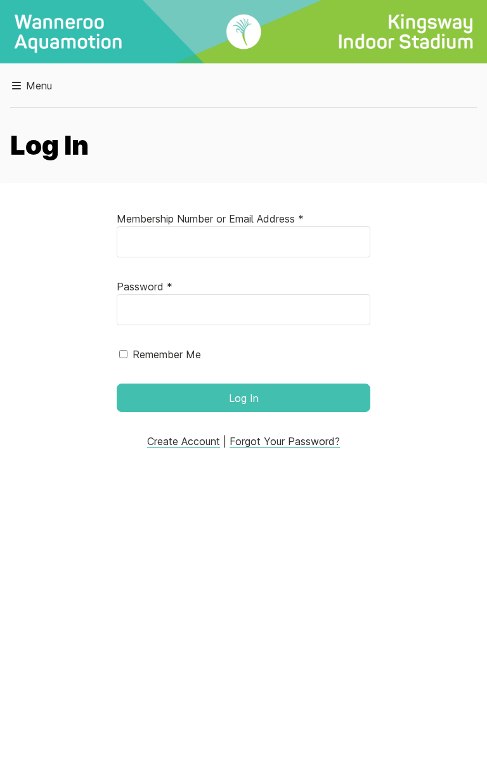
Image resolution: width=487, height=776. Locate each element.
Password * (144, 286)
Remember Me (167, 354)
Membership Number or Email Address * (210, 218)
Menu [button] (37, 85)
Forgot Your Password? (285, 441)
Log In (244, 398)
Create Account (183, 441)
